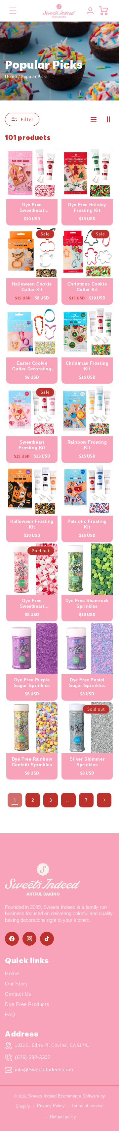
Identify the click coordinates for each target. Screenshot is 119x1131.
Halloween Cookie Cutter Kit (32, 287)
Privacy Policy (51, 1105)
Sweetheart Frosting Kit (32, 445)
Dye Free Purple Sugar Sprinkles (32, 682)
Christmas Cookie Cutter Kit (87, 287)
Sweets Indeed (42, 1096)
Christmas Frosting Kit (87, 366)
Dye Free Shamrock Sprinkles (87, 603)
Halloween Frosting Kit (32, 524)
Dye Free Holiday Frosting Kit (87, 207)
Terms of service (87, 1105)
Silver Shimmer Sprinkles (87, 762)
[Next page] (104, 800)
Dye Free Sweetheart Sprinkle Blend (31, 603)
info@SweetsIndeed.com (44, 1069)
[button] (13, 11)
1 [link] (15, 800)
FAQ (10, 1014)
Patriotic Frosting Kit (87, 524)
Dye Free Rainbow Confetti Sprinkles (32, 762)
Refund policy (63, 1116)
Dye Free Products (27, 1004)
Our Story (16, 983)
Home (11, 76)
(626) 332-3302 (32, 1057)
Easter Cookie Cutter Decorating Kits (31, 366)
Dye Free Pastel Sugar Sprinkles (87, 682)
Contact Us (18, 994)
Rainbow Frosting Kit (87, 445)
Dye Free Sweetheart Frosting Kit (32, 208)
